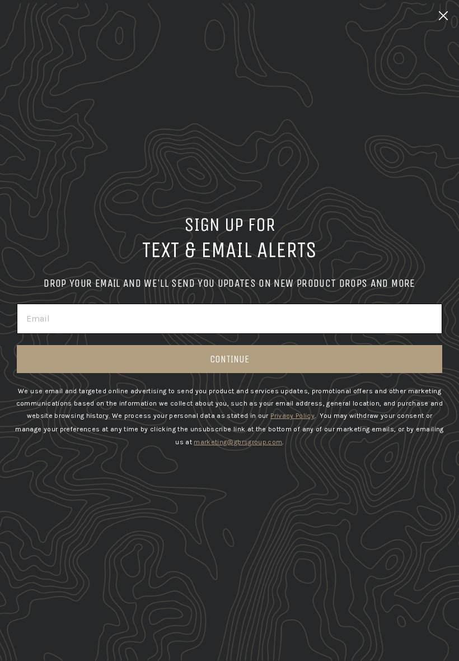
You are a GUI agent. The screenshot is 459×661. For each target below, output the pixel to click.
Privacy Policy (292, 416)
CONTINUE (229, 359)
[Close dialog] (443, 16)
